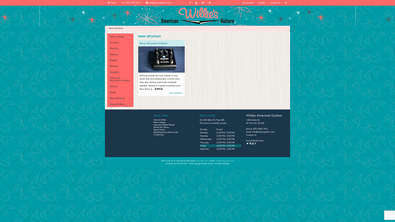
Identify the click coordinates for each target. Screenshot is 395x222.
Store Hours (159, 129)
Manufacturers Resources (166, 132)
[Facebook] (190, 3)
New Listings (117, 36)
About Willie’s (117, 104)
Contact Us (275, 3)
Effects (114, 86)
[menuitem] (248, 3)
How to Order (160, 120)
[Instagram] (203, 3)
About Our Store (161, 127)
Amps (113, 92)
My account (248, 3)
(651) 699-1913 (260, 128)
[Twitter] (209, 3)
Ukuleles (114, 72)
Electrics (114, 48)
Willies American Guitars (264, 115)
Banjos (113, 60)
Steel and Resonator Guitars (120, 79)
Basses (114, 54)
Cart (261, 3)
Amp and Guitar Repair (164, 124)
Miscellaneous (117, 98)
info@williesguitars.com (263, 132)
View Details (175, 92)
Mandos (114, 66)
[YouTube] (196, 3)
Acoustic (114, 42)
